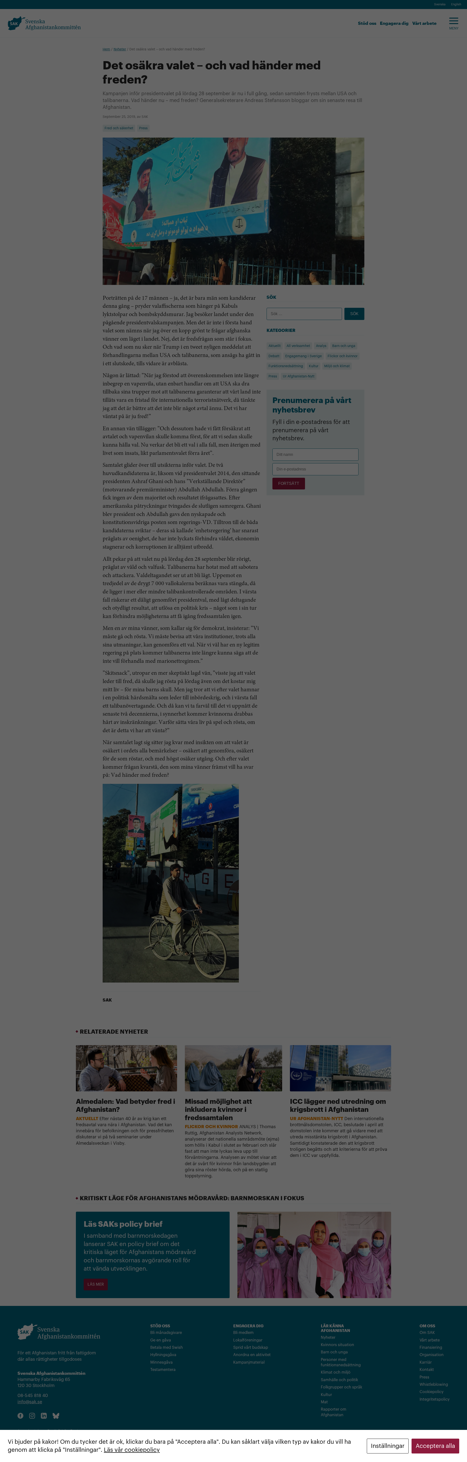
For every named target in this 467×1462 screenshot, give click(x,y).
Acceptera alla (435, 1446)
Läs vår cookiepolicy (132, 1450)
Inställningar (387, 1446)
